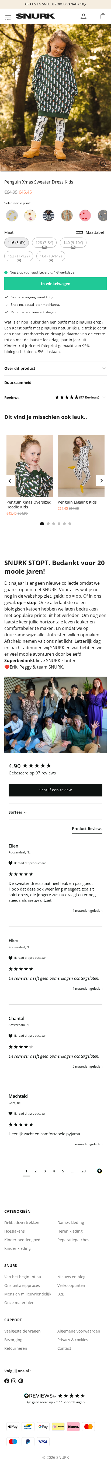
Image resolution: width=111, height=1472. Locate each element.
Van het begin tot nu (22, 1276)
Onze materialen (19, 1302)
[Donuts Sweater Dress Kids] (30, 215)
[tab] (42, 523)
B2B (60, 1294)
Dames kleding (70, 1222)
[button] (77, 397)
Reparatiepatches (73, 1239)
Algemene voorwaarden (78, 1331)
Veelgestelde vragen (22, 1331)
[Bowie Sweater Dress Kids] (66, 215)
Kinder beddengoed (22, 1239)
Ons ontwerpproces (22, 1285)
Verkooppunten (71, 1285)
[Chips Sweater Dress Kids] (11, 215)
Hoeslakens (14, 1231)
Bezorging (13, 1339)
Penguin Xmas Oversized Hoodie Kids (28, 504)
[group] (55, 766)
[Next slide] (101, 215)
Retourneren (15, 1348)
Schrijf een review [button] (55, 789)
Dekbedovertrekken (21, 1222)
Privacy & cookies (72, 1339)
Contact (64, 1348)
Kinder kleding (17, 1248)
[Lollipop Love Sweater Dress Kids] (85, 215)
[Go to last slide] (9, 480)
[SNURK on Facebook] (6, 1380)
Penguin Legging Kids (77, 502)
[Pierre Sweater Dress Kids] (48, 215)
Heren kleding (70, 1231)
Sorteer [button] (16, 812)
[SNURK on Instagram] (13, 1380)
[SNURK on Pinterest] (20, 1380)
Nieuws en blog (71, 1276)
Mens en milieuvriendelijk (27, 1294)
